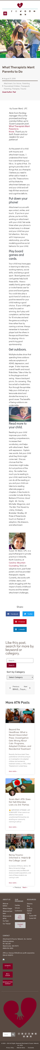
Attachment (8, 83)
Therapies (16, 88)
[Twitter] (20, 11)
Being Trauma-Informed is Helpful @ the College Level (19, 857)
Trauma (23, 88)
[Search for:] (20, 660)
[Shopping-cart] (25, 14)
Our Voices (17, 83)
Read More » (13, 771)
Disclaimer (31, 1047)
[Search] (13, 1034)
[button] (5, 13)
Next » (25, 887)
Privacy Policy (10, 1047)
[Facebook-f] (11, 11)
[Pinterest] (25, 11)
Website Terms (21, 1047)
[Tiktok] (25, 1033)
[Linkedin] (30, 11)
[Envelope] (20, 14)
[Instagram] (16, 11)
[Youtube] (34, 11)
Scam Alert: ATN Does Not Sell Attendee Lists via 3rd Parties (20, 802)
